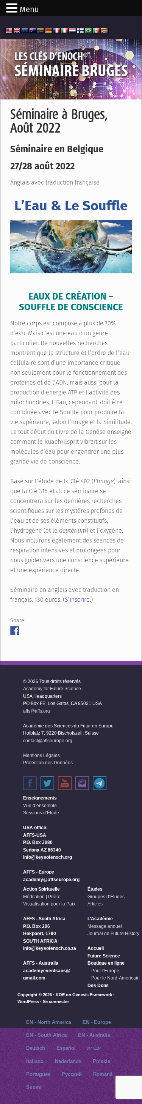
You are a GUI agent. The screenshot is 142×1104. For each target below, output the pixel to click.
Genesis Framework (92, 994)
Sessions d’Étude (41, 812)
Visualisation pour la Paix (49, 904)
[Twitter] (47, 783)
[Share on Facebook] (14, 630)
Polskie (101, 1061)
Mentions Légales (41, 755)
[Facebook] (30, 783)
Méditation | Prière (42, 896)
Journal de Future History (113, 933)
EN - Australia (94, 1035)
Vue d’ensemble (40, 805)
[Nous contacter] (82, 783)
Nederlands (68, 1061)
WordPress (28, 1001)
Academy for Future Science (52, 688)
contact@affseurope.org (47, 740)
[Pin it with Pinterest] (50, 630)
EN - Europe (97, 1022)
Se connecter (56, 1001)
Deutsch (35, 1048)
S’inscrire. (78, 599)
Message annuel (104, 926)
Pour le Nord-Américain (115, 978)
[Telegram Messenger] (99, 783)
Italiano (35, 1061)
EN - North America (48, 1022)
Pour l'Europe (105, 970)
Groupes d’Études (106, 896)
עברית (94, 1048)
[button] (13, 9)
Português (38, 1074)
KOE (60, 994)
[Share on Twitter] (26, 630)
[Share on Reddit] (38, 630)
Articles (95, 904)
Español (66, 1048)
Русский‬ (72, 1074)
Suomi (34, 1087)
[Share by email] (61, 630)
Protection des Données (48, 762)
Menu (29, 9)
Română (102, 1074)
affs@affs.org (36, 711)
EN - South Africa (46, 1035)
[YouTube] (65, 783)
